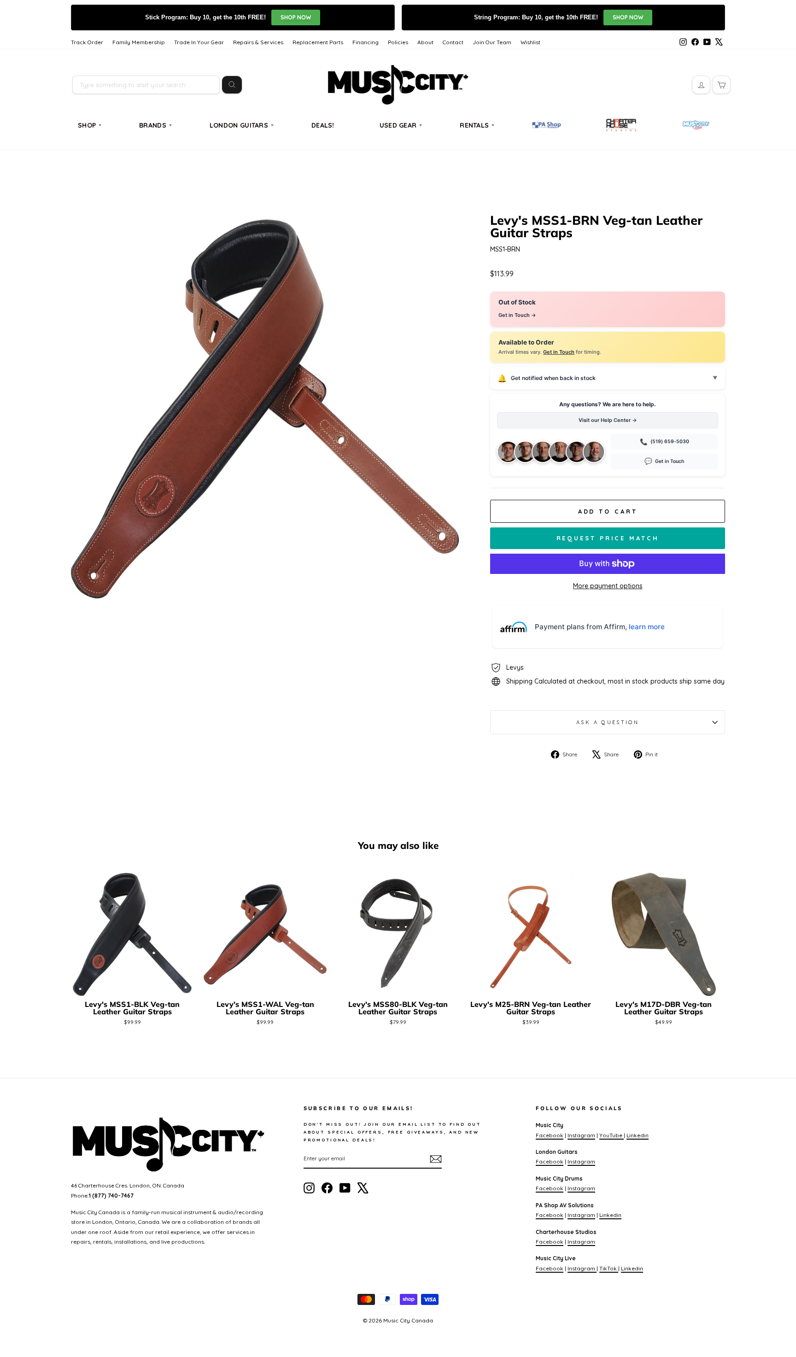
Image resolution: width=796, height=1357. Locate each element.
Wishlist (530, 42)
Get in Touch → (517, 315)
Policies (398, 42)
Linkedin (637, 1135)
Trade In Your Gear (199, 42)
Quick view (132, 984)
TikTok (608, 1268)
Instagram (581, 1135)
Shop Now (296, 17)
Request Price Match (607, 538)
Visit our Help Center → (608, 420)
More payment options (608, 586)
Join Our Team (492, 42)
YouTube (611, 1135)
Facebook (549, 1135)
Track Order (87, 42)
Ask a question (607, 722)
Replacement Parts (318, 42)
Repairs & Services (258, 42)
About (425, 42)
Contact (453, 42)
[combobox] (146, 85)
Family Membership (138, 42)
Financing (365, 42)
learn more (647, 626)
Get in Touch (558, 352)
